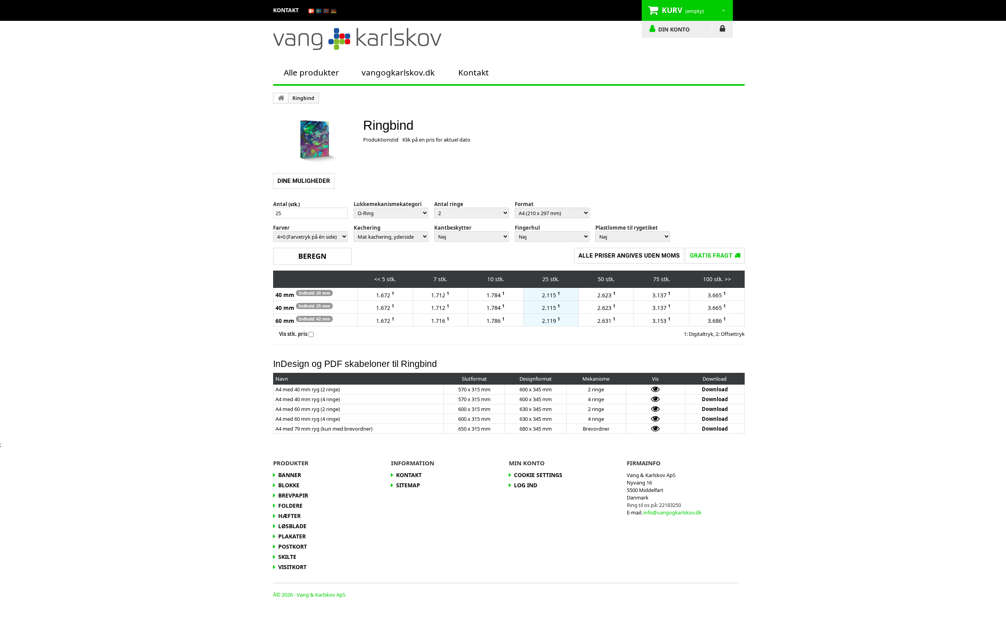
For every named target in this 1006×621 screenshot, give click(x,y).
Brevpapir (293, 495)
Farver (281, 227)
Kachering (367, 227)
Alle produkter (311, 72)
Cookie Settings (538, 475)
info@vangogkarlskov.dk (672, 512)
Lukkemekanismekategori (388, 204)
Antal (280, 204)
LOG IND (722, 30)
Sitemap (408, 485)
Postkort (292, 546)
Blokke (288, 485)
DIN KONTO (674, 29)
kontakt (286, 10)
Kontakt (473, 72)
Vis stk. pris (293, 333)
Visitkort (292, 567)
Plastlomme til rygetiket (626, 227)
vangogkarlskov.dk (398, 72)
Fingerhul (527, 227)
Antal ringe (448, 204)
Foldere (290, 505)
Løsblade (292, 526)
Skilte (287, 556)
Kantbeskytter (453, 227)
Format (524, 204)
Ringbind (303, 98)
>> (728, 279)
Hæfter (289, 516)
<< (377, 279)
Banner (289, 475)
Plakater (292, 536)
